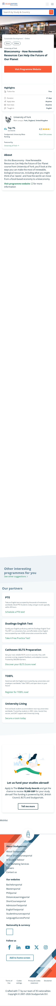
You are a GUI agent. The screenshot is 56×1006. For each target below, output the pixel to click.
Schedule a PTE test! (15, 612)
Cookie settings (19, 982)
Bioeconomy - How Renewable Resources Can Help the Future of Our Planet (25, 55)
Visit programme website (17, 183)
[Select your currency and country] (9, 932)
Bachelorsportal (14, 884)
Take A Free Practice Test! (17, 638)
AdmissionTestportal (16, 905)
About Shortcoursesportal (19, 855)
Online (27, 38)
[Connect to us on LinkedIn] (18, 947)
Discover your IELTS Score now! (20, 664)
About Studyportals (15, 851)
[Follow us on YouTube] (27, 947)
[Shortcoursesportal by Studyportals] (10, 4)
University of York (10, 48)
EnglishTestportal (14, 909)
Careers (10, 868)
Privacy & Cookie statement (34, 982)
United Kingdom (42, 120)
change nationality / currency (14, 508)
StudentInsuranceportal (18, 913)
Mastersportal (13, 888)
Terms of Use (9, 982)
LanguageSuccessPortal (18, 917)
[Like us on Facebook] (9, 947)
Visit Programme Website (28, 69)
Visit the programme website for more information (28, 282)
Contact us (11, 872)
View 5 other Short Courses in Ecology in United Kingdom (23, 405)
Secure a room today (15, 718)
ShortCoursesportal (16, 901)
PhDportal (11, 893)
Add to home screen (20, 957)
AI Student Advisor (15, 859)
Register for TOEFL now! (16, 692)
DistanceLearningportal (17, 897)
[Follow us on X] (36, 947)
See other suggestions (15, 576)
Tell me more (28, 806)
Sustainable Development (13, 38)
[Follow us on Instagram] (45, 947)
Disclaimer (48, 981)
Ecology (4, 397)
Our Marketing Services (17, 864)
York (25, 120)
